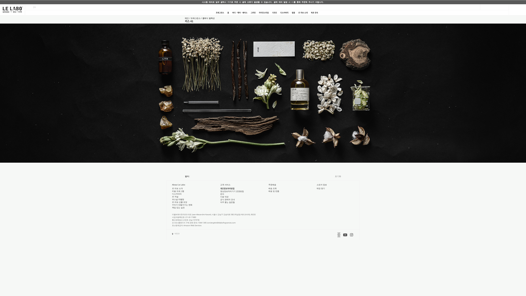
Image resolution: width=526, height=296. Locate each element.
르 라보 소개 (303, 13)
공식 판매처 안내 (227, 199)
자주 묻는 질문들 (227, 202)
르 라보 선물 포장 (179, 202)
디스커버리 (284, 13)
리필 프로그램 (178, 191)
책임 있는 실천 (178, 207)
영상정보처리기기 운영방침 (232, 191)
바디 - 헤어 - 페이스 (239, 13)
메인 (187, 18)
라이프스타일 (264, 13)
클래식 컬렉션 (208, 18)
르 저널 (175, 196)
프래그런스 (220, 13)
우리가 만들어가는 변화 (182, 205)
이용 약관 (224, 196)
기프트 (274, 13)
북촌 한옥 (314, 13)
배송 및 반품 (273, 191)
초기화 (338, 176)
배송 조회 (272, 188)
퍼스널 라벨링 (178, 199)
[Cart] (517, 9)
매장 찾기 (321, 188)
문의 (222, 194)
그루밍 (253, 13)
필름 (293, 13)
